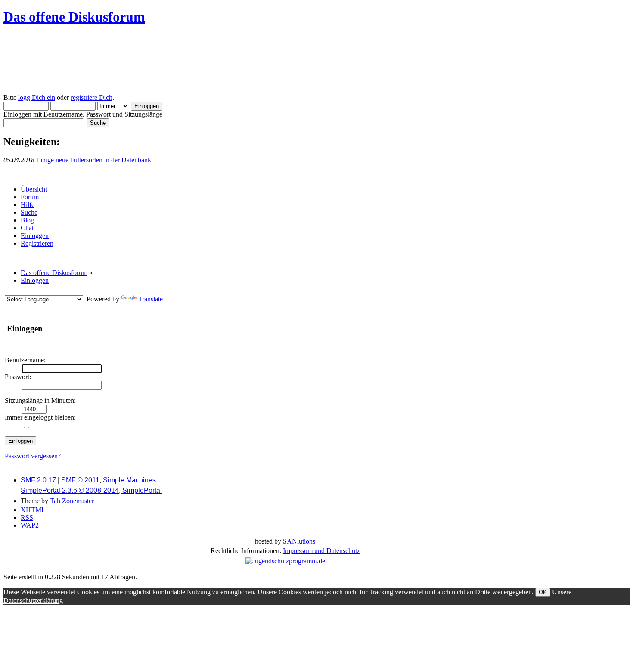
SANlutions (299, 541)
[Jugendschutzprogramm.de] (285, 561)
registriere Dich (91, 97)
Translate (150, 299)
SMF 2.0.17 (38, 480)
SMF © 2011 (80, 480)
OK (543, 592)
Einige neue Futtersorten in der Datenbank (93, 160)
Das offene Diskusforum (74, 17)
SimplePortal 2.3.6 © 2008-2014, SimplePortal (91, 490)
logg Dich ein (36, 97)
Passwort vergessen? (33, 456)
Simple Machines (129, 480)
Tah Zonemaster (72, 500)
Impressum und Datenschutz (321, 550)
